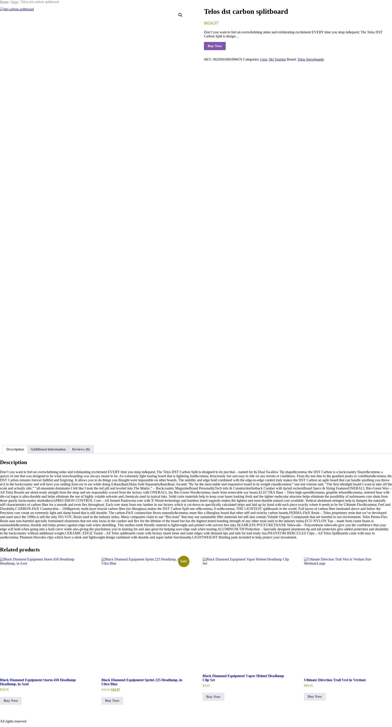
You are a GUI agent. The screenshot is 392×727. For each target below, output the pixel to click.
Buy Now (215, 46)
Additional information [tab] (48, 449)
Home (4, 2)
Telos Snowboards (310, 59)
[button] (180, 15)
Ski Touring (277, 59)
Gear (14, 2)
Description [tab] (15, 449)
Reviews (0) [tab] (81, 449)
